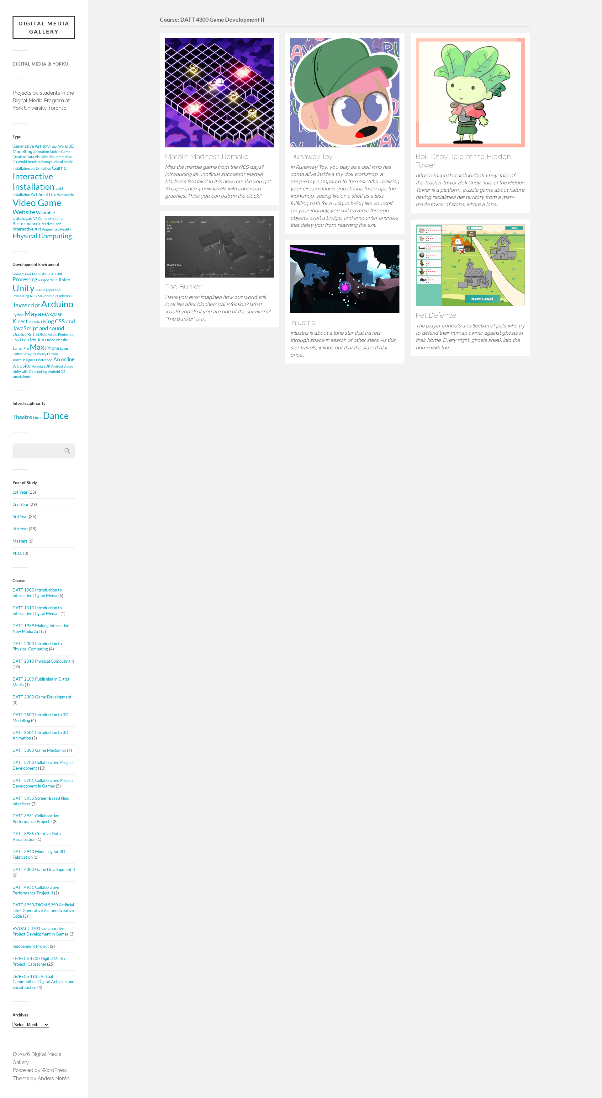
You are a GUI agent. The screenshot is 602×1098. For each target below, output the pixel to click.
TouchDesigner (24, 360)
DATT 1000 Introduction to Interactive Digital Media (37, 592)
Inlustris (302, 322)
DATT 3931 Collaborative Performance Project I (36, 818)
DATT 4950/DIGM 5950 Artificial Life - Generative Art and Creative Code (43, 910)
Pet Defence (436, 315)
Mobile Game (60, 152)
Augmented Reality (56, 229)
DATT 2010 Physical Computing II (43, 661)
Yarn (54, 354)
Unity (23, 288)
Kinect (20, 321)
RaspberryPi (64, 296)
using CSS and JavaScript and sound (44, 325)
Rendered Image (40, 162)
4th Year (20, 528)
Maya (32, 313)
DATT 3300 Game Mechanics (39, 750)
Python (18, 315)
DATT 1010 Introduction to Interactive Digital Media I (37, 610)
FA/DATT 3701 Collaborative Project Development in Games (41, 931)
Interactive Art (27, 228)
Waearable (65, 195)
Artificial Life (43, 194)
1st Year (20, 492)
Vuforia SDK (41, 366)
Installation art (24, 168)
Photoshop (44, 360)
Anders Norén (53, 1078)
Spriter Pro (21, 348)
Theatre (22, 417)
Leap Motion (32, 339)
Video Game (37, 202)
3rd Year (20, 516)
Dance (56, 415)
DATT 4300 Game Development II (44, 869)
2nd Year (21, 504)
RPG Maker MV (42, 296)
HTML (58, 274)
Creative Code (50, 224)
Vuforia (34, 322)
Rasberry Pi (41, 354)
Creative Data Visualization (34, 157)
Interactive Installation (34, 181)
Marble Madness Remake (207, 156)
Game (59, 167)
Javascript (26, 305)
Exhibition (43, 168)
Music (37, 418)
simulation (56, 218)
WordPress (54, 1070)
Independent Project (31, 946)
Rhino (64, 279)
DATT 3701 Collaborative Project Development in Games (43, 783)
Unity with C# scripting (30, 371)
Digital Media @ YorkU (40, 63)
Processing (25, 279)
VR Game (40, 218)
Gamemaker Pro (25, 274)
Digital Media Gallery (44, 27)
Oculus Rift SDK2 (30, 334)
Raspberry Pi (48, 280)
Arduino (57, 303)
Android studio (62, 366)
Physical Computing (42, 235)
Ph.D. (17, 553)
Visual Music (63, 162)
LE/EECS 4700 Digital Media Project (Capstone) (39, 961)
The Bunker (184, 287)
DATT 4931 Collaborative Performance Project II (36, 890)
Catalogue (22, 218)
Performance (25, 223)
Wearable (45, 212)
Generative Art (27, 146)
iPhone (52, 348)
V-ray (28, 354)
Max (37, 346)
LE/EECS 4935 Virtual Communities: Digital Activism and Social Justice (43, 982)
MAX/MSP (52, 314)
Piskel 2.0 (45, 274)
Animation (41, 152)
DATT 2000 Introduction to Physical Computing (37, 646)
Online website (56, 340)
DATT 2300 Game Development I (43, 696)
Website (24, 211)
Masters (20, 541)
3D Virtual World (55, 146)
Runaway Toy (311, 156)
